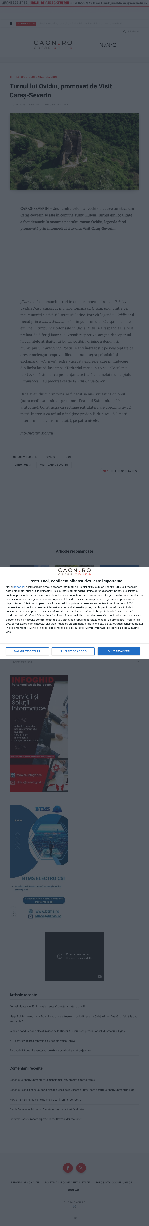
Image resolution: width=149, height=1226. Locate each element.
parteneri (18, 586)
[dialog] (74, 613)
